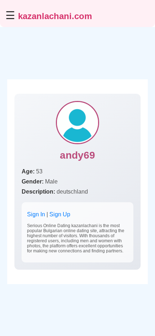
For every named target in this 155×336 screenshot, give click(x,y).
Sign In (36, 214)
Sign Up (59, 214)
